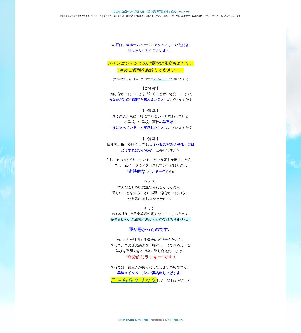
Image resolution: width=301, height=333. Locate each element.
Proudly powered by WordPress (133, 320)
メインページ (160, 79)
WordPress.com (175, 320)
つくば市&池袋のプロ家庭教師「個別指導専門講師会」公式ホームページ (151, 11)
